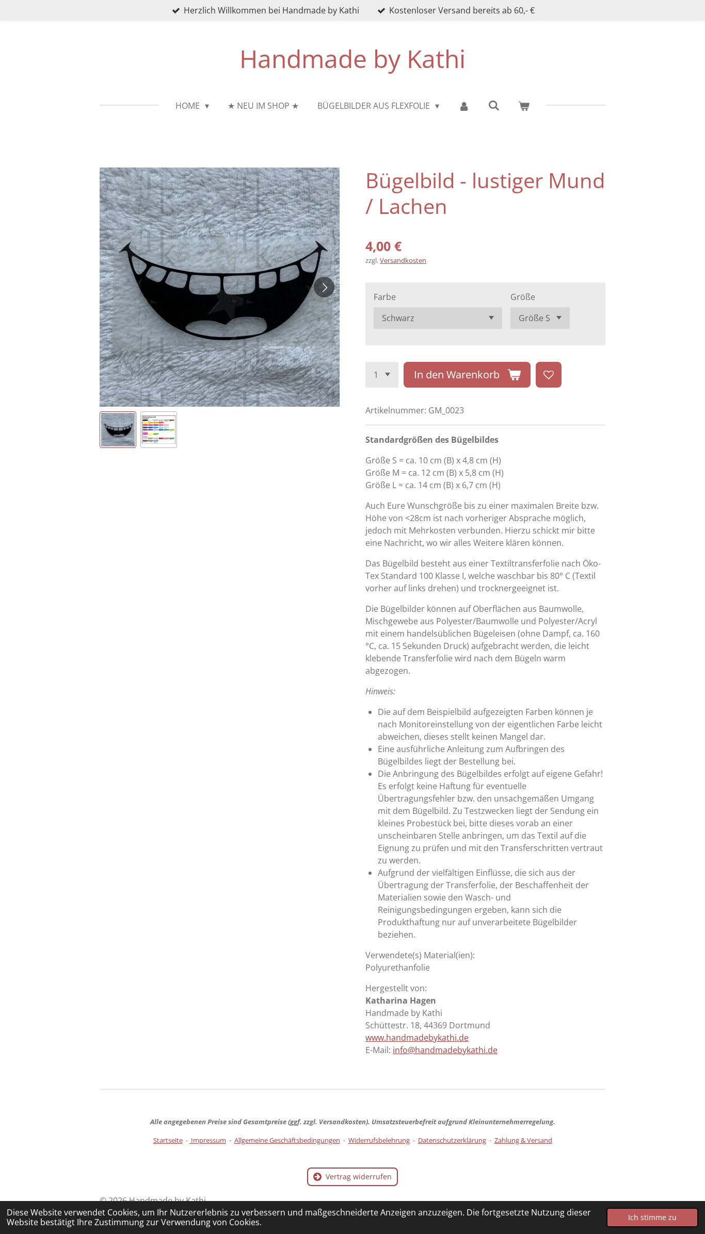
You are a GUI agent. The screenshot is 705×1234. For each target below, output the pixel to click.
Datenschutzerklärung (452, 1140)
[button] (118, 429)
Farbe (385, 297)
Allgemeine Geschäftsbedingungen (287, 1140)
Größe (522, 297)
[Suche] (494, 105)
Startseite (168, 1140)
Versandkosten (403, 260)
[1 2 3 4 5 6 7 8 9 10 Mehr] (381, 375)
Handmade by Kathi (352, 58)
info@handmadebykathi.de (445, 1050)
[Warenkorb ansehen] (523, 105)
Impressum (207, 1140)
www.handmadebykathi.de (417, 1037)
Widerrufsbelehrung (379, 1140)
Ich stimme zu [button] (652, 1217)
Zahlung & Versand (523, 1140)
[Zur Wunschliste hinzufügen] (549, 375)
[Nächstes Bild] (324, 287)
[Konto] (463, 105)
